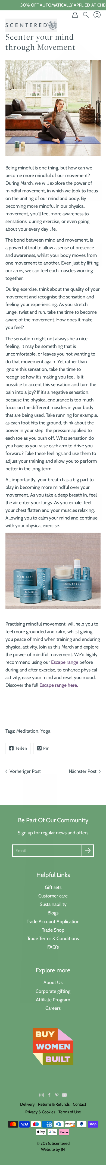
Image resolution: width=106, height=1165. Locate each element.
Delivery (27, 1104)
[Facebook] (49, 1095)
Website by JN (53, 1149)
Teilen (21, 748)
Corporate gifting (53, 991)
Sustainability (53, 904)
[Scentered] (31, 25)
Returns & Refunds (54, 1104)
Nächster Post (82, 771)
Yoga (45, 731)
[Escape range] (53, 571)
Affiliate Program (53, 999)
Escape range (64, 662)
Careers (53, 1008)
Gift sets (53, 887)
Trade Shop (53, 930)
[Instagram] (41, 1095)
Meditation (27, 731)
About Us (53, 982)
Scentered (61, 1143)
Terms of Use (69, 1112)
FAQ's (53, 947)
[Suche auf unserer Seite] (86, 14)
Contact (79, 1104)
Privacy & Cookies (40, 1112)
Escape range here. (58, 685)
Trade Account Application (53, 921)
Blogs (53, 912)
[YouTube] (64, 1095)
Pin (46, 748)
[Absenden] (88, 850)
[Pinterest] (56, 1095)
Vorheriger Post (25, 771)
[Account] (75, 14)
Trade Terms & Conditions (53, 938)
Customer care (53, 896)
